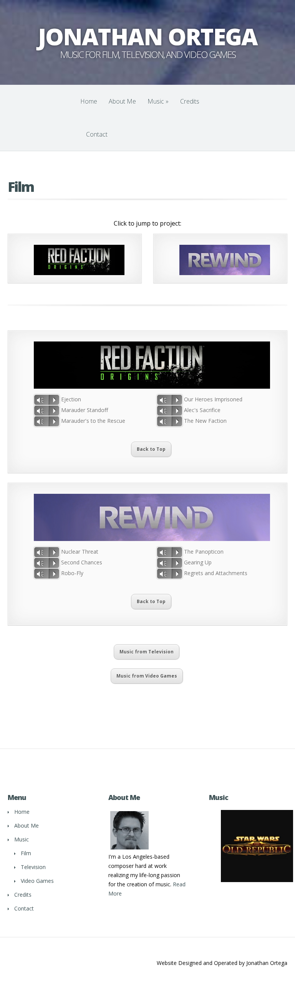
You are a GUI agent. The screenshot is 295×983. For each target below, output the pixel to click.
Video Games (37, 880)
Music (158, 101)
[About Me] (129, 849)
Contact (97, 134)
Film (26, 853)
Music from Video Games (146, 676)
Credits (189, 101)
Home (88, 101)
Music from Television (146, 651)
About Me (122, 101)
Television (33, 867)
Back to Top (151, 449)
